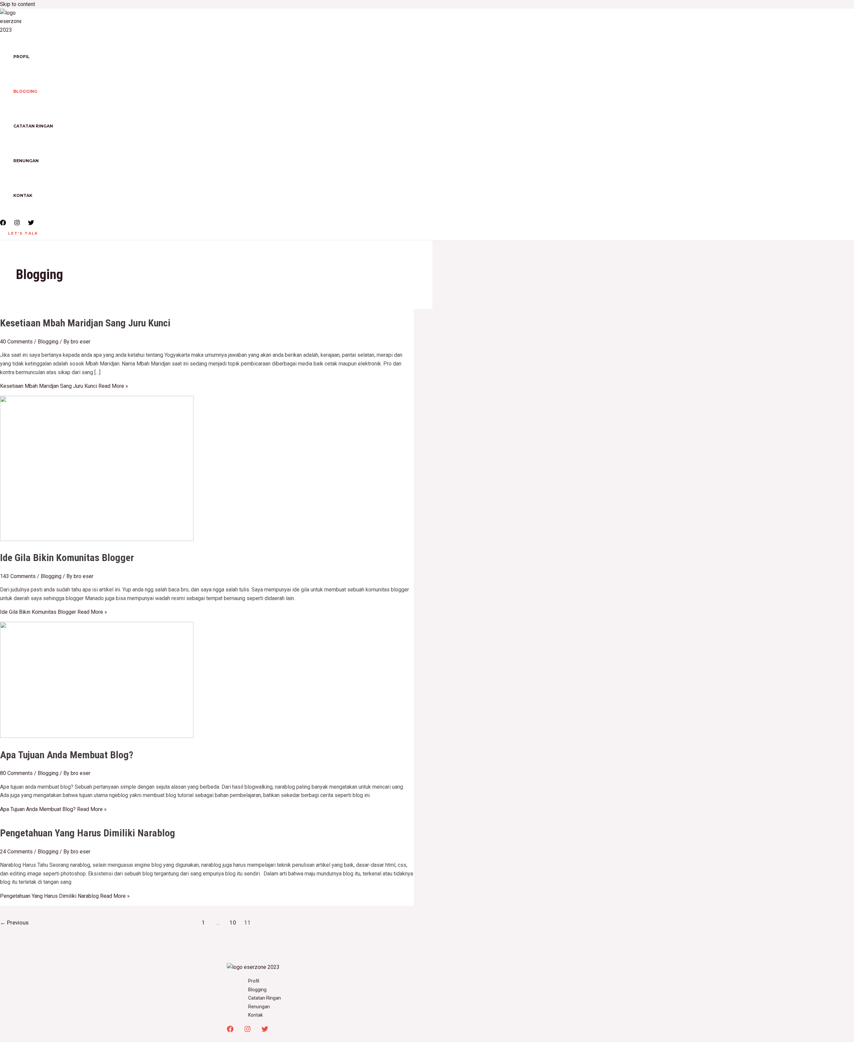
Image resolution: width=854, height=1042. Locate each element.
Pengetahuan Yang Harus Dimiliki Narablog (87, 833)
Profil (21, 56)
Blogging (25, 91)
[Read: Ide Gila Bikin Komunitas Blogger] (96, 539)
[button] (23, 233)
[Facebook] (3, 224)
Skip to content (17, 4)
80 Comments (16, 773)
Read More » (64, 386)
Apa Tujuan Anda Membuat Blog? (66, 755)
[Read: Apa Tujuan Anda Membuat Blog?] (96, 736)
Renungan (26, 160)
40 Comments (16, 341)
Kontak (22, 195)
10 (233, 922)
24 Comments (16, 851)
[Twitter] (31, 224)
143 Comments (18, 576)
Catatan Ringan (33, 125)
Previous (14, 922)
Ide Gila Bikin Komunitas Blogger (67, 557)
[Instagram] (17, 224)
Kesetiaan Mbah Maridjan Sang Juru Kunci (85, 323)
